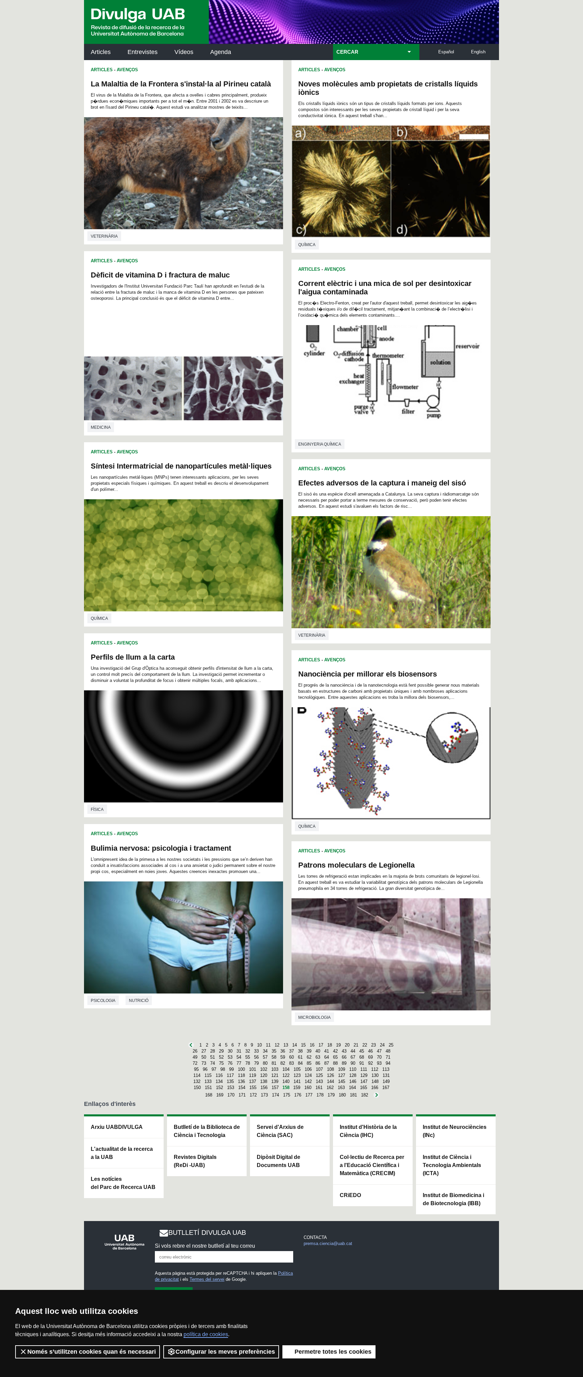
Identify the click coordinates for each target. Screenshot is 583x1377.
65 (335, 1057)
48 (388, 1051)
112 (374, 1069)
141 (297, 1081)
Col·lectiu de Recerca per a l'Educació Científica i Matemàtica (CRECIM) (372, 1165)
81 (274, 1063)
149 (386, 1081)
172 (253, 1094)
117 (230, 1075)
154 (241, 1087)
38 (300, 1051)
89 (344, 1063)
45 (361, 1051)
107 (319, 1069)
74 (212, 1063)
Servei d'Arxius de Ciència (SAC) (280, 1131)
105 (297, 1069)
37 (291, 1051)
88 (335, 1063)
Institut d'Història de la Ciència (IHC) (368, 1131)
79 (256, 1063)
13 (285, 1045)
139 (274, 1081)
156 (264, 1087)
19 (338, 1045)
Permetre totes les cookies (333, 1351)
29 (221, 1051)
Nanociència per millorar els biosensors (367, 674)
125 (319, 1075)
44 (353, 1051)
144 (330, 1081)
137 (252, 1081)
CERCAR (347, 52)
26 (195, 1051)
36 (282, 1051)
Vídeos (183, 52)
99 (231, 1069)
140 (285, 1081)
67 (353, 1057)
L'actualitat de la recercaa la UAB (122, 1153)
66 (344, 1057)
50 (203, 1057)
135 (230, 1081)
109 (341, 1069)
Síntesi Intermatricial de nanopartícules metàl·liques (181, 466)
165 (363, 1087)
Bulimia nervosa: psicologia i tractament (161, 848)
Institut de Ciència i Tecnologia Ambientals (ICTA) (452, 1165)
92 (370, 1063)
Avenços (127, 69)
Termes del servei (207, 1279)
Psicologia (103, 1000)
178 (320, 1094)
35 (274, 1051)
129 (363, 1075)
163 (341, 1087)
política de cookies (206, 1334)
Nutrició (138, 1000)
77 (239, 1063)
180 (342, 1094)
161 (319, 1087)
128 (352, 1075)
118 (241, 1075)
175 (286, 1094)
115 (208, 1075)
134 (219, 1081)
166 (374, 1087)
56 (256, 1057)
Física (97, 809)
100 (241, 1069)
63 (317, 1057)
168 (208, 1094)
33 (256, 1051)
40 (317, 1051)
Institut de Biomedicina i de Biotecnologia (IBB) (453, 1199)
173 (264, 1094)
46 (370, 1051)
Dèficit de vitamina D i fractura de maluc (160, 275)
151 (208, 1087)
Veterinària (104, 236)
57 (265, 1057)
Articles (101, 52)
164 (352, 1087)
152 (219, 1087)
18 (329, 1045)
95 (196, 1069)
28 (212, 1051)
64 (326, 1057)
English (478, 51)
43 (344, 1051)
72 (195, 1063)
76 (230, 1063)
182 (364, 1094)
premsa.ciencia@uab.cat (328, 1243)
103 (274, 1069)
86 (317, 1063)
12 (277, 1045)
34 (265, 1051)
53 (230, 1057)
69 (370, 1057)
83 (291, 1063)
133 (208, 1081)
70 (379, 1057)
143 (319, 1081)
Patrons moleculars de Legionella (356, 865)
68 (361, 1057)
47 (379, 1051)
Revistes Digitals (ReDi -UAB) (195, 1161)
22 (364, 1045)
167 (385, 1087)
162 (330, 1087)
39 (309, 1051)
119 (252, 1075)
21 (356, 1045)
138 (263, 1081)
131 (386, 1075)
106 (308, 1069)
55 (247, 1057)
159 (296, 1087)
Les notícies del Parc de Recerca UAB (123, 1183)
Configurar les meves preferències (225, 1351)
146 (352, 1081)
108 (330, 1069)
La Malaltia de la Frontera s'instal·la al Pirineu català (181, 84)
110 (352, 1069)
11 (268, 1045)
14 (294, 1045)
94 (388, 1063)
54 (239, 1057)
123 (297, 1075)
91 (361, 1063)
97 (214, 1069)
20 (347, 1045)
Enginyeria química (319, 444)
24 (382, 1045)
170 (230, 1094)
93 (379, 1063)
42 (335, 1051)
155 (252, 1087)
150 (197, 1087)
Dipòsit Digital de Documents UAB (278, 1161)
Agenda (220, 52)
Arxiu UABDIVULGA (117, 1127)
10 (259, 1045)
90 (353, 1063)
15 (303, 1045)
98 (222, 1069)
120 (263, 1075)
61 (300, 1057)
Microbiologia (314, 1017)
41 (326, 1051)
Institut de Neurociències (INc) (455, 1131)
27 (203, 1051)
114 (196, 1075)
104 (285, 1069)
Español (446, 51)
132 (196, 1081)
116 (219, 1075)
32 (247, 1051)
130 (375, 1075)
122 (285, 1075)
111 (363, 1069)
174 (275, 1094)
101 (252, 1069)
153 (230, 1087)
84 (300, 1063)
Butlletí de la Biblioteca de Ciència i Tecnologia (207, 1131)
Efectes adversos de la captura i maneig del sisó (382, 483)
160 (307, 1087)
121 (274, 1075)
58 (274, 1057)
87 (326, 1063)
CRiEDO (350, 1195)
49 (195, 1057)
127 (341, 1075)
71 (388, 1057)
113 (385, 1069)
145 (341, 1081)
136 (241, 1081)
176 (297, 1094)
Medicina (101, 427)
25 (391, 1045)
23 (373, 1045)
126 (330, 1075)
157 (275, 1087)
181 (353, 1094)
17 (320, 1045)
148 (375, 1081)
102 (263, 1069)
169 (219, 1094)
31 (239, 1051)
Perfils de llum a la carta (133, 657)
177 (308, 1094)
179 (331, 1094)
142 (308, 1081)
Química (99, 618)
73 (203, 1063)
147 (363, 1081)
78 (247, 1063)
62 (309, 1057)
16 (312, 1045)
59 (282, 1057)
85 (309, 1063)
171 (242, 1094)
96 (205, 1069)
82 (282, 1063)
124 (308, 1075)
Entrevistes (143, 52)
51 (212, 1057)
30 (230, 1051)
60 (291, 1057)
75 (221, 1063)
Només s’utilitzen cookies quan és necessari (91, 1351)
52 (221, 1057)
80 (265, 1063)
